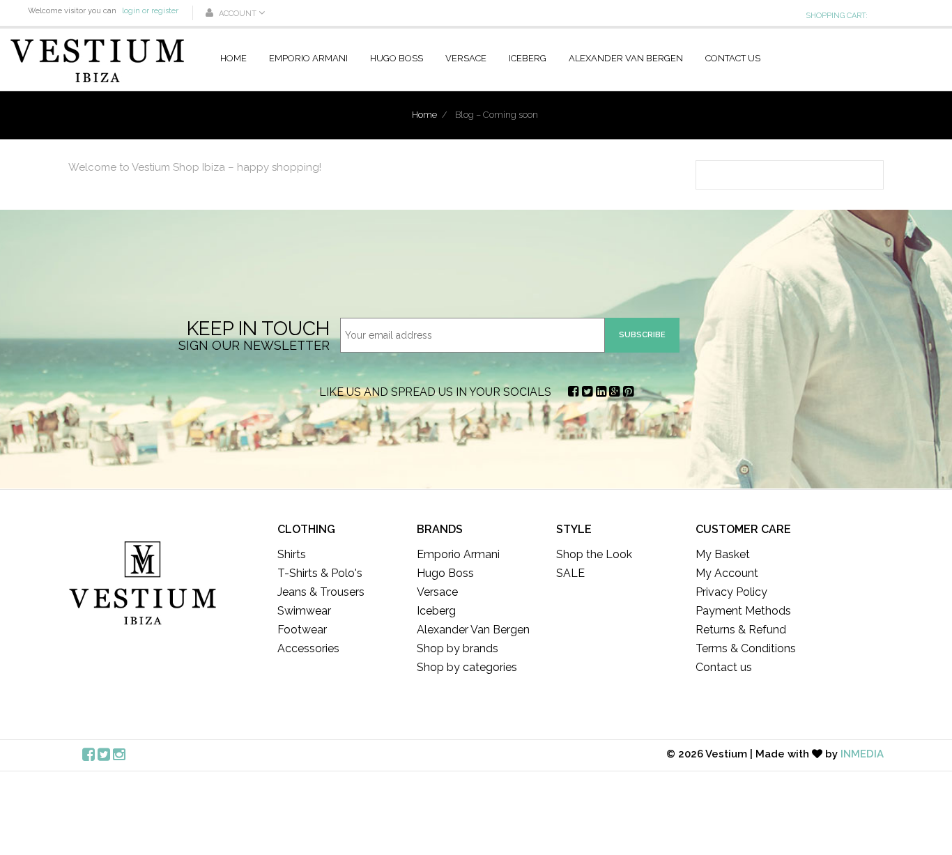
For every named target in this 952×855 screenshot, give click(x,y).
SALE (570, 573)
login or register (150, 10)
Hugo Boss (396, 58)
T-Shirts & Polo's (319, 573)
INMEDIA (862, 754)
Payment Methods (743, 610)
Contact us (732, 58)
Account (238, 13)
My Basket (723, 554)
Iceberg (527, 58)
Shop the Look (594, 554)
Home (233, 58)
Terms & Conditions (746, 648)
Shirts (291, 554)
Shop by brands (457, 648)
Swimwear (304, 610)
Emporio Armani (308, 58)
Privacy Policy (731, 592)
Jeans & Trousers (320, 592)
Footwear (302, 629)
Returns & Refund (741, 629)
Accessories (308, 648)
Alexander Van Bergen (626, 58)
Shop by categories (467, 667)
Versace (465, 58)
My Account (727, 573)
